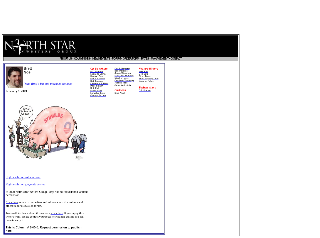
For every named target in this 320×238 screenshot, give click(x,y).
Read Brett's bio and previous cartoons (48, 83)
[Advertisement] (126, 131)
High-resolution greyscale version (25, 184)
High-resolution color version (23, 177)
